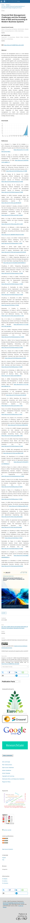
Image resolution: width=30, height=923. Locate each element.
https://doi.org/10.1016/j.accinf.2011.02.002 (12, 215)
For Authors (4, 881)
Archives (8, 4)
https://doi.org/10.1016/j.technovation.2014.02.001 (13, 252)
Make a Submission (7, 755)
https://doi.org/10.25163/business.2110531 (11, 414)
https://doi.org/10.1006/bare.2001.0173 (18, 506)
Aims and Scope (6, 761)
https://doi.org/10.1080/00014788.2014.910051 (12, 234)
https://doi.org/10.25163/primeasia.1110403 (12, 284)
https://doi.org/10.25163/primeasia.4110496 (12, 548)
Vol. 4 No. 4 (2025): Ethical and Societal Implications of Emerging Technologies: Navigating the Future (12, 7)
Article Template (6, 773)
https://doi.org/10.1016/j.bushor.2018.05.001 (12, 566)
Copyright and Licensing (8, 776)
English (4, 857)
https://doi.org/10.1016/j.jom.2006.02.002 (18, 425)
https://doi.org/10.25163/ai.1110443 (10, 305)
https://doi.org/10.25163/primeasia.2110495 (12, 273)
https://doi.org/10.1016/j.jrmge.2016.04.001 (12, 516)
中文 (3, 859)
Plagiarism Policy (6, 781)
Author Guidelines (6, 770)
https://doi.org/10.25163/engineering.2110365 (12, 476)
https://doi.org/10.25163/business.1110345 (11, 499)
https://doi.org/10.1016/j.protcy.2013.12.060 (12, 224)
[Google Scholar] (15, 736)
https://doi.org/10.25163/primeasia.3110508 (12, 294)
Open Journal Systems (7, 849)
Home (2, 4)
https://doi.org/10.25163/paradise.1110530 (11, 243)
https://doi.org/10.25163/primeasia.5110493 (12, 347)
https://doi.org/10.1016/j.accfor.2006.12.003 (12, 435)
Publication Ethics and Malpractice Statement (13, 779)
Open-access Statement (8, 767)
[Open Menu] (1, 1)
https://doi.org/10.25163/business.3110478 (11, 486)
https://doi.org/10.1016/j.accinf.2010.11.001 (12, 405)
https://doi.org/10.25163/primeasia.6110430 (12, 181)
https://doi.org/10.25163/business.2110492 (15, 358)
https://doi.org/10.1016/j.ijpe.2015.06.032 (16, 395)
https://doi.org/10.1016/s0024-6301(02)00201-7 (14, 262)
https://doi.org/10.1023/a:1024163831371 (11, 375)
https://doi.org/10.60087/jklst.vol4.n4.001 (14, 45)
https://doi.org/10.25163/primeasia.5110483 (12, 446)
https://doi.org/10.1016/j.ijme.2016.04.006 (11, 527)
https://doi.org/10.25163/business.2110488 (16, 171)
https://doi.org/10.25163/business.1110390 (11, 367)
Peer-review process (7, 764)
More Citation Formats (7, 666)
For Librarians (5, 883)
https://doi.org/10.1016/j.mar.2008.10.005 (13, 453)
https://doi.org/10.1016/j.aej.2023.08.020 (11, 202)
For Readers (4, 878)
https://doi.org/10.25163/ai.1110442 (13, 538)
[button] (4, 672)
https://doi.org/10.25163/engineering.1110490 (12, 337)
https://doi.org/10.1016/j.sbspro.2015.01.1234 (12, 315)
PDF (4, 613)
